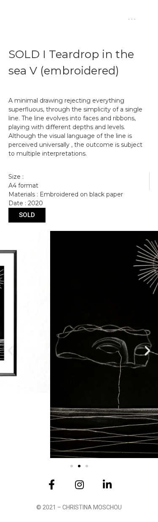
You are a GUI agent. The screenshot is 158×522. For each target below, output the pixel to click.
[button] (10, 350)
